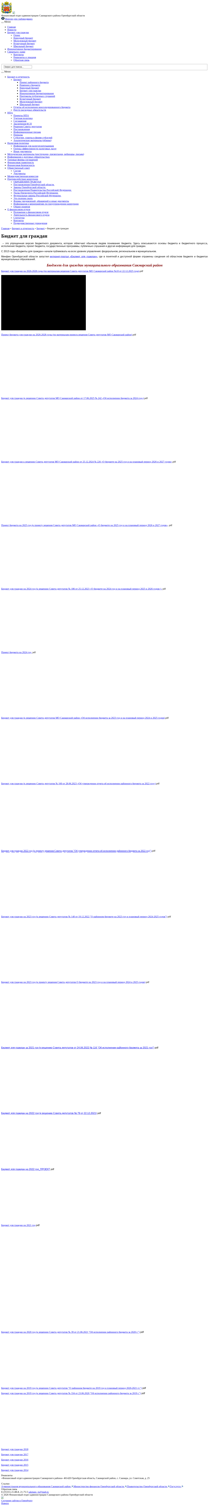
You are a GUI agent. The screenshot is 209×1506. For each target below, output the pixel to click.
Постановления (21, 129)
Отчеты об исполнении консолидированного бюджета (41, 107)
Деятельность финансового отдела (31, 215)
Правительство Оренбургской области (147, 1486)
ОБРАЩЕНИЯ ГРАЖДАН (27, 181)
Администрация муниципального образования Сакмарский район (36, 1486)
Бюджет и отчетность (18, 77)
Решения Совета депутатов (27, 126)
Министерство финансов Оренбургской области (99, 1486)
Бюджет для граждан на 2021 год (18, 1225)
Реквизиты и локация (24, 57)
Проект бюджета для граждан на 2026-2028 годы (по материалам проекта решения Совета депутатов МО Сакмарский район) (66, 334)
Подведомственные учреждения (30, 223)
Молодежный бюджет (24, 40)
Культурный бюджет (24, 43)
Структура (18, 217)
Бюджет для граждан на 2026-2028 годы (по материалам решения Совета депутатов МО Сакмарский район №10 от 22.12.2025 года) (70, 271)
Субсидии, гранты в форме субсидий (32, 137)
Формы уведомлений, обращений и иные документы (41, 201)
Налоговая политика (18, 143)
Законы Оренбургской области (29, 187)
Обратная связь (21, 60)
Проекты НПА (21, 115)
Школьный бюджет (23, 46)
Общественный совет (18, 168)
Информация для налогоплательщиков (33, 146)
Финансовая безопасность (21, 165)
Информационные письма (27, 132)
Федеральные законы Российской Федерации (37, 195)
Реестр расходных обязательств (29, 110)
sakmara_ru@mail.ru (38, 1492)
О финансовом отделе (18, 209)
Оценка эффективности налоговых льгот (34, 148)
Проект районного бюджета (34, 82)
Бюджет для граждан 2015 (14, 1465)
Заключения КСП (22, 123)
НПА (10, 112)
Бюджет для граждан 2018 (14, 1449)
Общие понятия (21, 206)
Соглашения (19, 121)
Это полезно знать (23, 198)
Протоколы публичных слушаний (37, 96)
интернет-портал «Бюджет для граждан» (73, 256)
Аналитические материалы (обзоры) (32, 140)
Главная (11, 27)
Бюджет (17, 79)
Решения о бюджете (30, 85)
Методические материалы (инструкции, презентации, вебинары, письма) (45, 154)
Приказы (18, 135)
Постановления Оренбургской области (34, 184)
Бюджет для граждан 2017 (14, 1454)
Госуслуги (175, 1486)
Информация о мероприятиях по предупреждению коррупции (46, 204)
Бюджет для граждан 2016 (14, 1459)
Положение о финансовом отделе (31, 212)
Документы (19, 173)
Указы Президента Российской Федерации (36, 193)
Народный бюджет (23, 38)
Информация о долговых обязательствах (28, 157)
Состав (17, 170)
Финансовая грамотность (20, 162)
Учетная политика (23, 118)
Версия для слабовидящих (19, 19)
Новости (11, 29)
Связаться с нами (16, 51)
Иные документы (22, 151)
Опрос (16, 35)
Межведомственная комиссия (22, 176)
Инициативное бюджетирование (24, 49)
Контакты (18, 54)
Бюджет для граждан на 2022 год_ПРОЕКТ (25, 1169)
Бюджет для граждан (18, 32)
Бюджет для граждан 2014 (14, 1470)
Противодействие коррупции (22, 179)
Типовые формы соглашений (22, 159)
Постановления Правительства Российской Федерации (42, 190)
